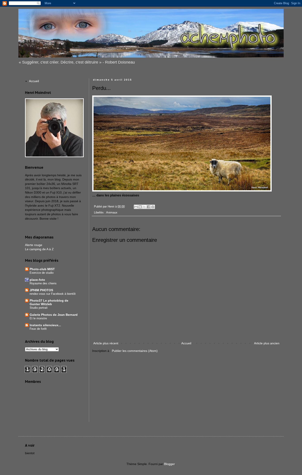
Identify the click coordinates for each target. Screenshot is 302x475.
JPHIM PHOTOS (41, 290)
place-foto (37, 279)
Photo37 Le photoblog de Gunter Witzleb (49, 302)
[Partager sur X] (144, 207)
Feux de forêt (38, 328)
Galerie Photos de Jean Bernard (54, 314)
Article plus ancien (266, 343)
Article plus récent (105, 343)
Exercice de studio (42, 272)
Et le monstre (38, 318)
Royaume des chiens (43, 283)
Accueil (186, 343)
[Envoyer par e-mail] (136, 207)
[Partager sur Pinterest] (153, 207)
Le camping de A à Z (39, 249)
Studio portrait (39, 307)
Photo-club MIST (42, 269)
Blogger (169, 464)
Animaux (111, 212)
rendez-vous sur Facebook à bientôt (53, 293)
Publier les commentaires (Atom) (135, 351)
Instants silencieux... (45, 325)
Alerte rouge (33, 245)
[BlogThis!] (140, 207)
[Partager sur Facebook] (148, 207)
